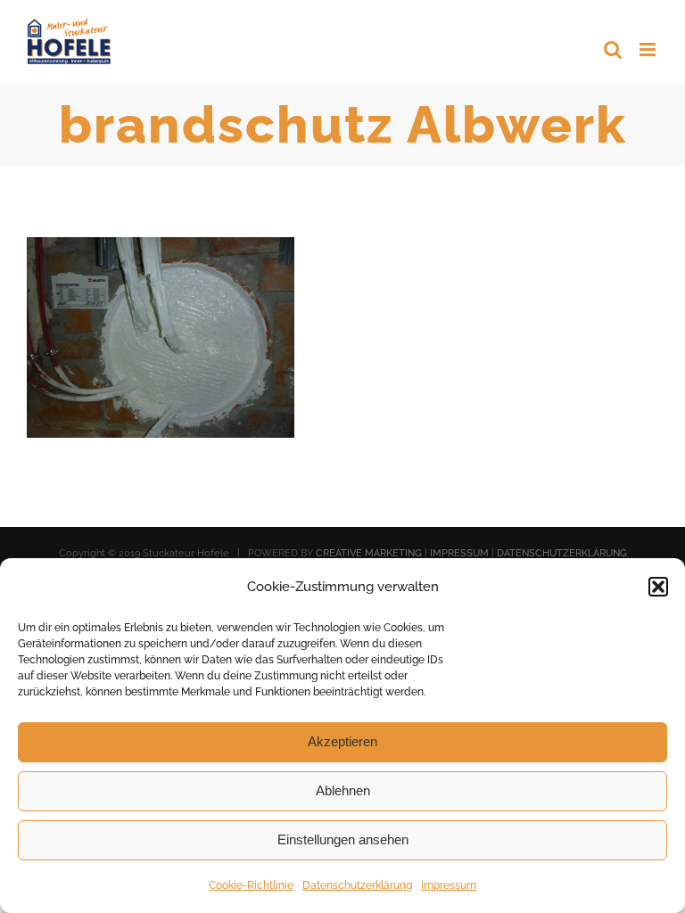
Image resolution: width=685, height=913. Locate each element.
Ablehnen (343, 790)
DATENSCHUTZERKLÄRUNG (562, 553)
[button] (658, 587)
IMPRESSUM (459, 553)
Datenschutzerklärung (357, 885)
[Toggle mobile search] (613, 49)
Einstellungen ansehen (343, 839)
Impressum (448, 885)
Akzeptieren (342, 741)
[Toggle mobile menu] (649, 49)
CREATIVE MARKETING (369, 553)
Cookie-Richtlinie (251, 885)
